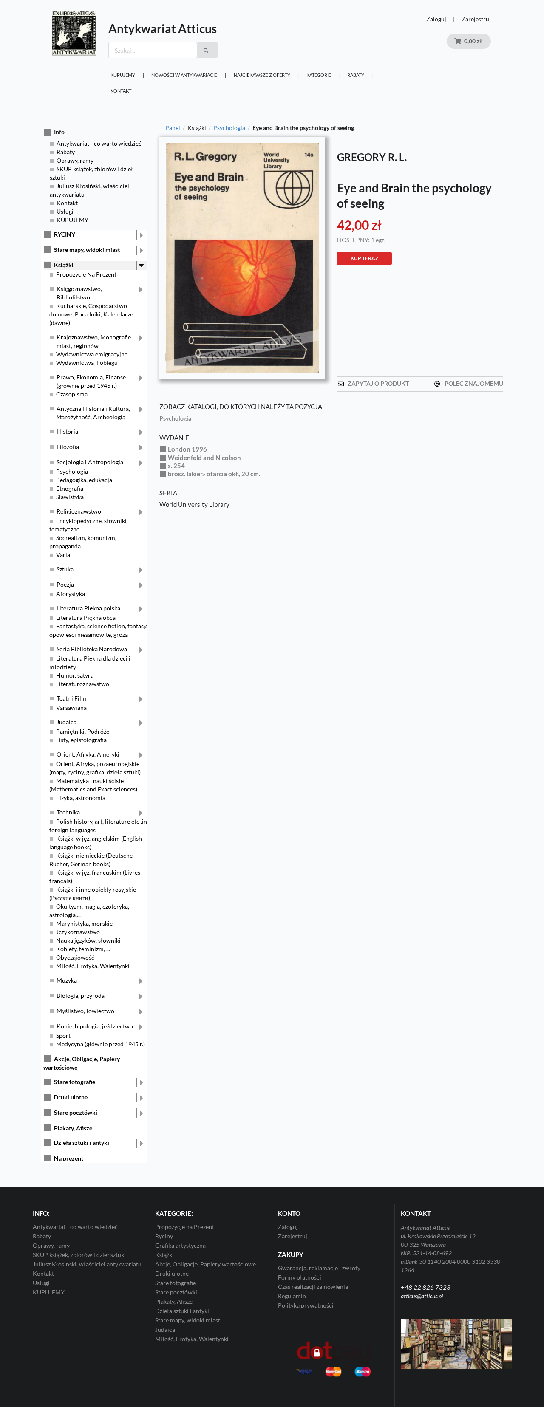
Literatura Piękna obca (86, 617)
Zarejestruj (476, 19)
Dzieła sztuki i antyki (81, 1142)
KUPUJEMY (122, 75)
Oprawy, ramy (75, 160)
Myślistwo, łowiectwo (85, 1010)
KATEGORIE (318, 75)
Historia (67, 431)
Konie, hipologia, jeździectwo (95, 1026)
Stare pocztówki (75, 1112)
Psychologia (72, 471)
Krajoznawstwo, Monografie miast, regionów (94, 341)
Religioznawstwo (79, 511)
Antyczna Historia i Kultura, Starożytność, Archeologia (93, 413)
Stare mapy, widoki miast (87, 249)
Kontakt (120, 90)
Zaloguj (436, 19)
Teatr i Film (71, 698)
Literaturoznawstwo (82, 683)
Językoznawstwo (78, 931)
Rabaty (355, 75)
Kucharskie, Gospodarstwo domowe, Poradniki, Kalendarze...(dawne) (93, 314)
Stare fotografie (74, 1081)
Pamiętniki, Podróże (82, 731)
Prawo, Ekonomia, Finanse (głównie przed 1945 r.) (91, 381)
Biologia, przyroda (81, 995)
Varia (63, 554)
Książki (64, 264)
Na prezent (68, 1158)
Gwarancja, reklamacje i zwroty (319, 1268)
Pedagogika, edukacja (84, 479)
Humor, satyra (75, 675)
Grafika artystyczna (180, 1245)
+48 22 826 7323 (425, 1287)
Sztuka (65, 569)
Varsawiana (71, 707)
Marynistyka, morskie (84, 923)
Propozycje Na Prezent (86, 274)
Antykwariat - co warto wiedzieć (99, 143)
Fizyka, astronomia (80, 797)
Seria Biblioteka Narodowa (92, 649)
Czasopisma (72, 394)
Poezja (65, 584)
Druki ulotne (71, 1097)
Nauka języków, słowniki (88, 940)
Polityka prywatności (306, 1305)
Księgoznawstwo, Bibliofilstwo (79, 293)
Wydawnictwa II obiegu (87, 362)
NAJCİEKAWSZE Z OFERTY (262, 75)
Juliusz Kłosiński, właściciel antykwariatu (87, 1264)
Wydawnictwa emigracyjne (92, 354)
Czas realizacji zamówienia (313, 1286)
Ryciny (164, 1236)
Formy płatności (299, 1277)
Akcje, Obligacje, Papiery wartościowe (205, 1264)
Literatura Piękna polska (88, 608)
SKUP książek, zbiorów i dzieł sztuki (79, 1254)
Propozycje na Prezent (184, 1226)
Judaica (66, 722)
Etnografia (69, 488)
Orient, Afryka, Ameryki (88, 754)
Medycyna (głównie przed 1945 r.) (100, 1044)
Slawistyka (70, 496)
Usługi (65, 211)
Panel (172, 128)
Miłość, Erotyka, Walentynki (93, 965)
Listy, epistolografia (81, 739)
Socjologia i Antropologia (90, 462)
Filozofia (68, 446)
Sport (63, 1035)
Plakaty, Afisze (73, 1128)
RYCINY (64, 234)
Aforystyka (70, 593)
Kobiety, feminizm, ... (83, 948)
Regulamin (292, 1296)
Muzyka (67, 980)
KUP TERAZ (364, 258)
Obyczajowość (75, 957)
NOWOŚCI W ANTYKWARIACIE (184, 75)
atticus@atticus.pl (422, 1296)
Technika (68, 812)
